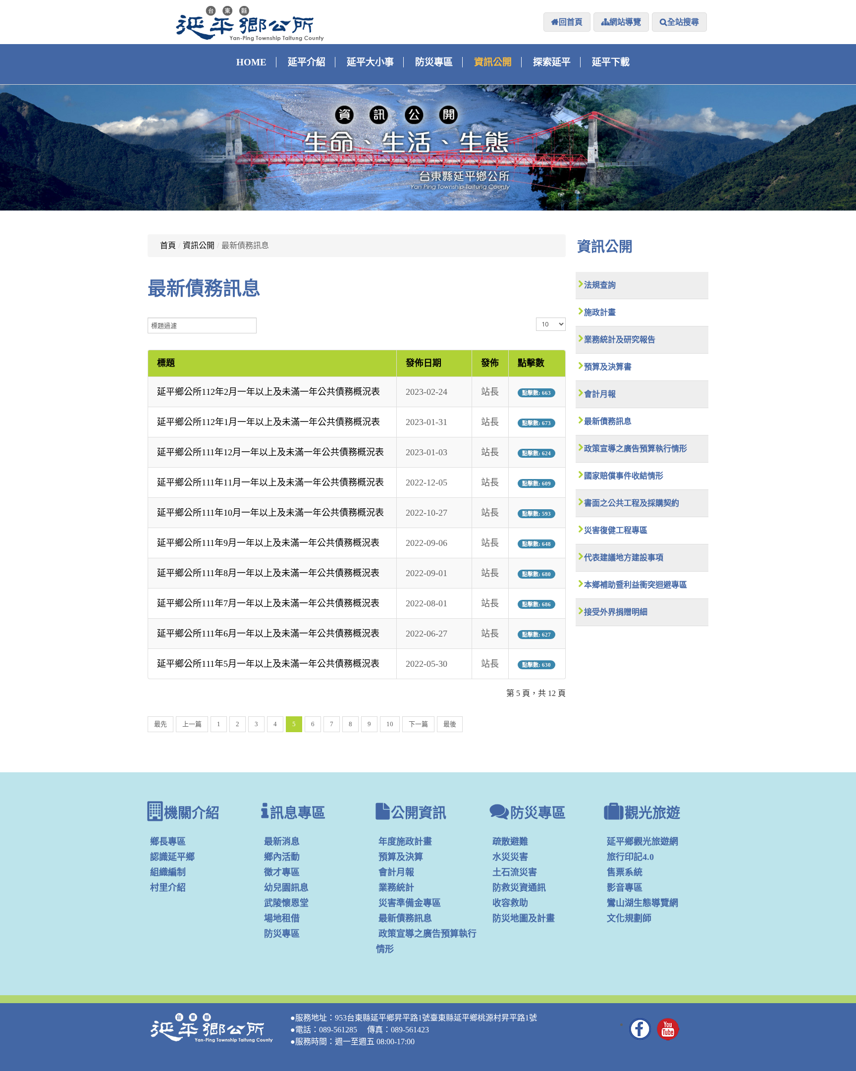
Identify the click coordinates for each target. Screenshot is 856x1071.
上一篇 (192, 724)
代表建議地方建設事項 (623, 557)
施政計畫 (600, 312)
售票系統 (624, 872)
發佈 (490, 363)
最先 (160, 724)
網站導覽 (625, 22)
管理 (696, 1032)
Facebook (640, 1029)
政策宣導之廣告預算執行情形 (635, 448)
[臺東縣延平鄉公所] (250, 23)
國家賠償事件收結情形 (623, 476)
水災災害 (510, 857)
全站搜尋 (683, 22)
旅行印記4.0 (630, 857)
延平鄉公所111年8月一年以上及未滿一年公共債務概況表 (268, 573)
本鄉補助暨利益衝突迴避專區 (635, 585)
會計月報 (600, 394)
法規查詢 (600, 285)
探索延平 (552, 62)
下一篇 (418, 724)
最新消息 (282, 842)
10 (389, 724)
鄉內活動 (282, 857)
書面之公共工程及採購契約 (631, 503)
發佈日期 (423, 363)
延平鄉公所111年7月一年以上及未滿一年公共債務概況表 (268, 603)
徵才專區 (282, 872)
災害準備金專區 (409, 903)
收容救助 (510, 903)
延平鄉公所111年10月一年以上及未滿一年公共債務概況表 (270, 513)
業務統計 (396, 888)
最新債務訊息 (608, 421)
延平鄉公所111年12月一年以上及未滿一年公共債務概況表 (270, 452)
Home (251, 62)
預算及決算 (400, 857)
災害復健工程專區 (615, 530)
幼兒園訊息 (286, 888)
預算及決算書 (608, 367)
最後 (449, 724)
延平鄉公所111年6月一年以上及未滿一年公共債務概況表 (268, 634)
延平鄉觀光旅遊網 (642, 842)
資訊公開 (493, 62)
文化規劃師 (629, 918)
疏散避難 (510, 842)
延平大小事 (370, 62)
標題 (166, 363)
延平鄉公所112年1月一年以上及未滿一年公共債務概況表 (268, 422)
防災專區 (434, 62)
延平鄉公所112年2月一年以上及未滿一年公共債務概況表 (268, 392)
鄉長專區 (168, 842)
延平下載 (611, 62)
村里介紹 (168, 888)
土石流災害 (514, 872)
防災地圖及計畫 (523, 918)
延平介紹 (306, 62)
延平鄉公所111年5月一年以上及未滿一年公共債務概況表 (268, 664)
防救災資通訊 (519, 888)
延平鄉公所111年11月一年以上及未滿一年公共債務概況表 (270, 482)
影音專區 (624, 888)
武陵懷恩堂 (286, 903)
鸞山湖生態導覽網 (642, 903)
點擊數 (531, 363)
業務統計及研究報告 (619, 339)
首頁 (168, 245)
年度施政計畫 (405, 842)
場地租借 (282, 918)
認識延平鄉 (172, 857)
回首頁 (571, 22)
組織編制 (168, 872)
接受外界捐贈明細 (615, 612)
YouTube (668, 1029)
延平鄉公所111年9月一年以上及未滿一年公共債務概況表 (268, 543)
